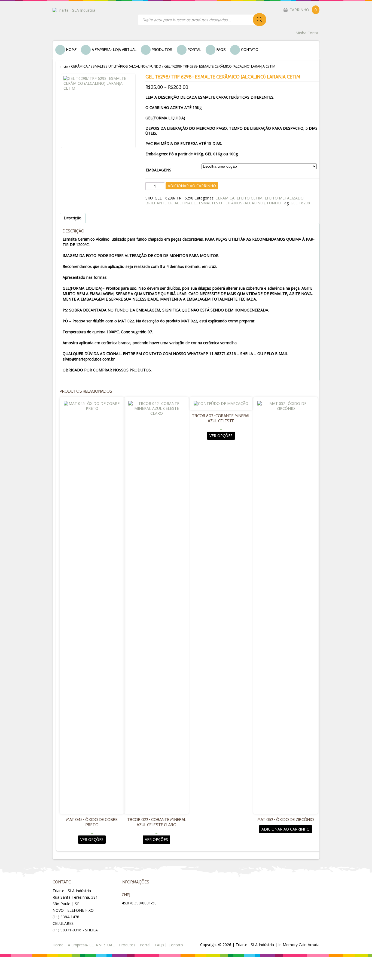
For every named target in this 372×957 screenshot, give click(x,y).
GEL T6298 (300, 202)
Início (64, 66)
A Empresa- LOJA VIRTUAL (114, 49)
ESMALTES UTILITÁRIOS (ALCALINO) (119, 66)
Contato (249, 49)
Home (71, 49)
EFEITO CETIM (250, 198)
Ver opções (91, 839)
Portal (194, 49)
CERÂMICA (79, 66)
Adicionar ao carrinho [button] (285, 829)
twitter (140, 913)
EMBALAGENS (158, 169)
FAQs (221, 49)
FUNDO (155, 66)
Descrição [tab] (72, 217)
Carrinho (303, 9)
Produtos (162, 49)
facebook (127, 913)
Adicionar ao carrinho (192, 185)
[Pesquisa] (259, 19)
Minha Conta (306, 32)
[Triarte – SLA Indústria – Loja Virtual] (74, 10)
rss (153, 913)
